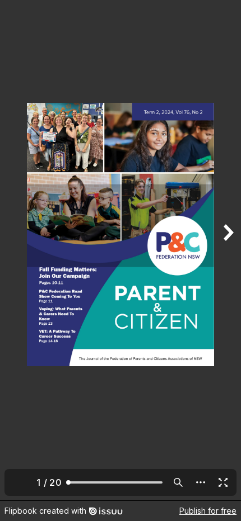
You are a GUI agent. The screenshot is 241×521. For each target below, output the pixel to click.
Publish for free (208, 510)
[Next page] (227, 250)
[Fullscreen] (223, 482)
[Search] (178, 482)
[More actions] (200, 482)
